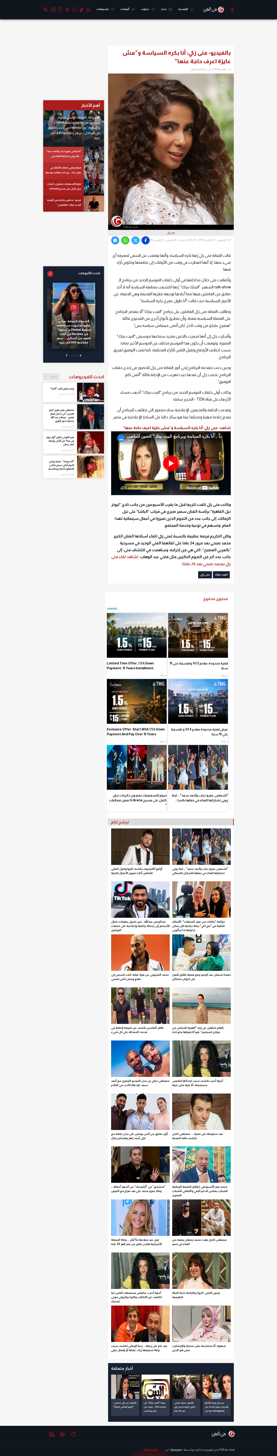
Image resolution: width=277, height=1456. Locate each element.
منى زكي (205, 574)
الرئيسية (183, 9)
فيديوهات (102, 9)
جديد (164, 9)
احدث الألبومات (89, 273)
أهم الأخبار (90, 105)
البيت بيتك (221, 574)
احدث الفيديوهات (77, 376)
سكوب (145, 9)
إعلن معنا (151, 1449)
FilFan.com (227, 1449)
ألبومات (125, 9)
